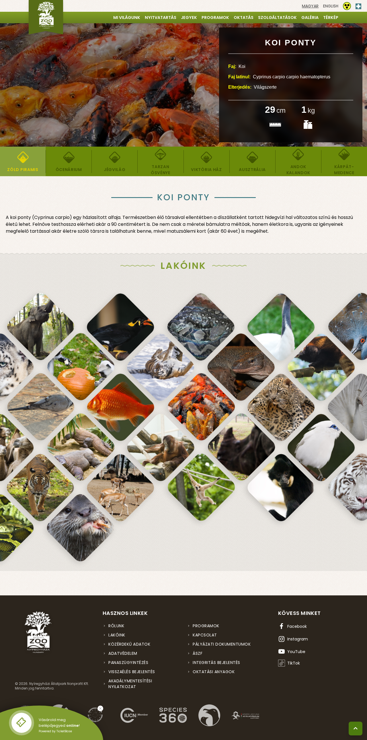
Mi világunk (126, 17)
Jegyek (189, 17)
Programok (215, 17)
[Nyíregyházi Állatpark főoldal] (46, 17)
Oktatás (243, 17)
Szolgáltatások (277, 17)
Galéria (310, 17)
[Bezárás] (100, 708)
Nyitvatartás (160, 17)
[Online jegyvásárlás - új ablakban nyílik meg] (21, 723)
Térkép (330, 17)
